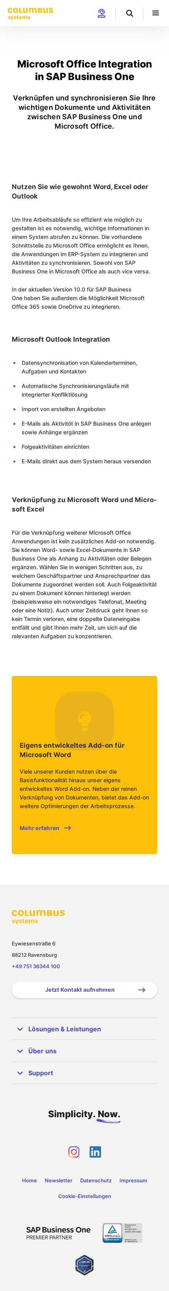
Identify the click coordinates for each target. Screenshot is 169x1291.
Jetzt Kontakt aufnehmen (80, 989)
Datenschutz (96, 1180)
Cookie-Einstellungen (84, 1196)
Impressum (133, 1180)
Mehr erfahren (40, 828)
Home (29, 1180)
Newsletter (58, 1180)
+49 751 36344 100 (36, 966)
